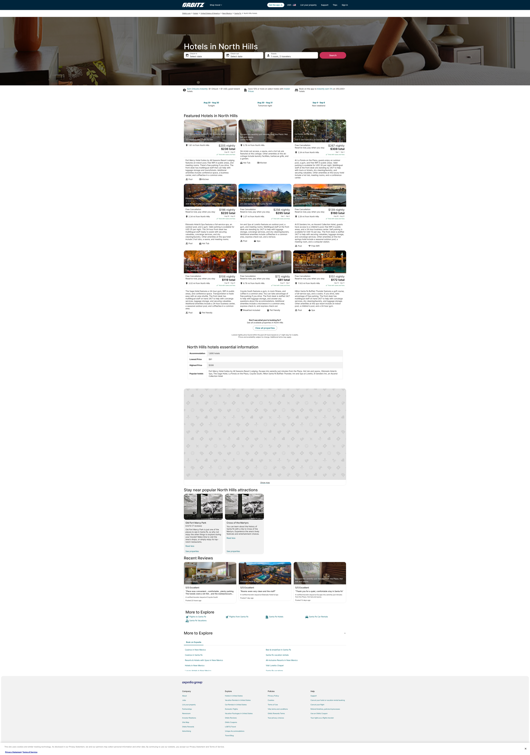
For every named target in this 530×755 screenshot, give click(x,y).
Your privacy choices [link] (276, 718)
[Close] (526, 749)
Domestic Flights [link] (231, 709)
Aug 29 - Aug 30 (211, 102)
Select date (196, 56)
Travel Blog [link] (229, 735)
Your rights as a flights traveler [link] (322, 718)
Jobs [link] (184, 700)
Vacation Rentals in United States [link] (238, 700)
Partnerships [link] (187, 709)
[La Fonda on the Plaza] (319, 151)
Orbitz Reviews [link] (231, 718)
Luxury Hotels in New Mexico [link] (198, 670)
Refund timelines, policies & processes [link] (325, 709)
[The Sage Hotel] (210, 283)
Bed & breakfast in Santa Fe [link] (278, 650)
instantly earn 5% (324, 89)
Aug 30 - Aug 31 (265, 102)
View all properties (265, 328)
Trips (335, 5)
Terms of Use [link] (273, 705)
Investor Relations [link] (189, 718)
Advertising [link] (186, 731)
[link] (205, 617)
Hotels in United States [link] (234, 696)
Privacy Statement (13, 752)
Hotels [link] (195, 13)
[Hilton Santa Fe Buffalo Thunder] (319, 283)
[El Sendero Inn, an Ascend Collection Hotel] (319, 216)
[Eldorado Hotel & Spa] (210, 216)
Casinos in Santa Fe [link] (193, 655)
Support (324, 5)
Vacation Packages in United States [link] (239, 713)
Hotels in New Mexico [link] (194, 665)
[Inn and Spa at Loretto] (265, 216)
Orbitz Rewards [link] (188, 727)
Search (333, 55)
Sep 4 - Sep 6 (319, 102)
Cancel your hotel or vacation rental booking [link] (328, 700)
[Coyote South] (265, 283)
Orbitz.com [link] (186, 13)
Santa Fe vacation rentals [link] (277, 655)
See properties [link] (192, 551)
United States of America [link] (210, 13)
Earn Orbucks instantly (197, 89)
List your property (308, 5)
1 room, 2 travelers (281, 56)
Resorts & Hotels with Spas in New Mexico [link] (204, 660)
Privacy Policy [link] (273, 696)
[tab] (193, 642)
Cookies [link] (271, 700)
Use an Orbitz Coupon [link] (319, 713)
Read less (190, 546)
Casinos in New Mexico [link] (195, 650)
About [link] (184, 696)
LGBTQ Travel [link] (230, 727)
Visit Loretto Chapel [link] (274, 665)
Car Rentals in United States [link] (236, 705)
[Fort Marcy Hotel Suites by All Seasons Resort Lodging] (210, 151)
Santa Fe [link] (237, 13)
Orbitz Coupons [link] (231, 722)
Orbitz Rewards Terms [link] (276, 713)
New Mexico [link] (227, 13)
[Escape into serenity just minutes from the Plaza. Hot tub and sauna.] (265, 151)
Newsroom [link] (186, 713)
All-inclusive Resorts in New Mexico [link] (282, 660)
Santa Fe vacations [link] (274, 670)
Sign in (345, 5)
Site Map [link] (185, 722)
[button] (265, 633)
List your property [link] (189, 705)
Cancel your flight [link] (317, 705)
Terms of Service (29, 752)
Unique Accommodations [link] (234, 731)
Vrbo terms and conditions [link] (278, 709)
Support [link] (314, 696)
